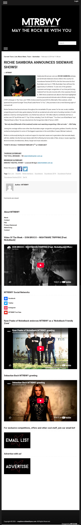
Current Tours (9, 56)
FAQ (5, 222)
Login (76, 1)
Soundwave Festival (64, 174)
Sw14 (25, 177)
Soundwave (39, 174)
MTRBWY (9, 72)
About (6, 217)
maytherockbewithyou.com (26, 521)
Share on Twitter (25, 169)
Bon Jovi (11, 174)
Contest (7, 230)
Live (15, 56)
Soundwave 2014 (50, 174)
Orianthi (18, 174)
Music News (22, 56)
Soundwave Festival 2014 (12, 177)
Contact (7, 220)
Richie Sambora (28, 174)
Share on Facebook (19, 169)
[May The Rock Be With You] (41, 22)
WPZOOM (73, 524)
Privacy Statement (10, 225)
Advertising (8, 227)
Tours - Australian (33, 56)
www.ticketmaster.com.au (33, 156)
